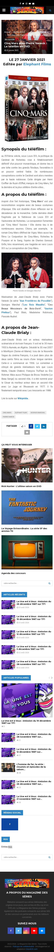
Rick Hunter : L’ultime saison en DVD (21, 486)
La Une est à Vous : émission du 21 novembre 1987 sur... (34, 797)
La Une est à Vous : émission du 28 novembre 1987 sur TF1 (34, 662)
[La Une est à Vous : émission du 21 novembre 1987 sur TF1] (8, 799)
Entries (6, 847)
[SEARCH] (49, 583)
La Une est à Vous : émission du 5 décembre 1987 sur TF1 (34, 647)
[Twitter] (18, 931)
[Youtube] (34, 931)
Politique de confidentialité (23, 947)
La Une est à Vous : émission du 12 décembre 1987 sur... (34, 750)
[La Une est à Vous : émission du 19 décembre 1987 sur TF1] (8, 619)
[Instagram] (26, 931)
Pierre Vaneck (8, 417)
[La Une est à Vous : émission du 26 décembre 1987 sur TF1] (8, 604)
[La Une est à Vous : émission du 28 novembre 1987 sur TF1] (8, 664)
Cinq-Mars (7, 412)
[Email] (42, 931)
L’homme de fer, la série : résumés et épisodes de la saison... (31, 767)
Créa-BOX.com (31, 949)
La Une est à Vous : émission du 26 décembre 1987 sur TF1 (34, 602)
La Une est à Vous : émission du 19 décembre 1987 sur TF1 (34, 617)
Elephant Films (37, 64)
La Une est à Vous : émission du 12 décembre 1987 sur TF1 (34, 632)
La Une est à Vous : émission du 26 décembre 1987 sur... (34, 782)
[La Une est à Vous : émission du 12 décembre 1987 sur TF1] (8, 634)
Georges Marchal (38, 412)
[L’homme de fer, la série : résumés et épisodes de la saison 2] (8, 767)
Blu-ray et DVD (10, 39)
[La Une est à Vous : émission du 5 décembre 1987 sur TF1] (8, 649)
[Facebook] (11, 931)
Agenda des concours (13, 573)
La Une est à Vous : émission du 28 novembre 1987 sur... (34, 735)
